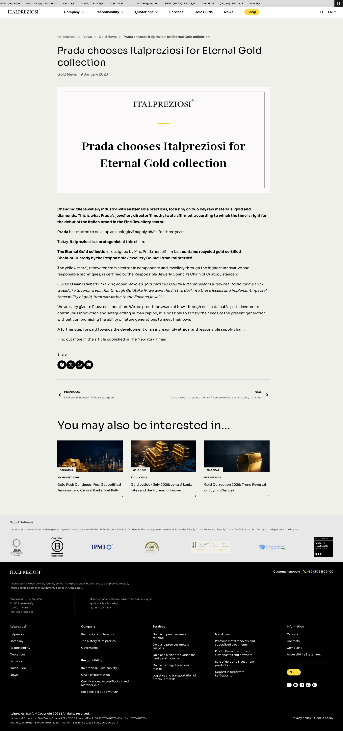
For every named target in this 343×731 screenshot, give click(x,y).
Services (176, 12)
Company (72, 12)
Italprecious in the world (98, 634)
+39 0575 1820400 (320, 571)
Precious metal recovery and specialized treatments (235, 642)
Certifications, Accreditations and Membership (105, 683)
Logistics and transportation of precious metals (174, 677)
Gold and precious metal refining (170, 636)
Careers (292, 634)
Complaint (294, 647)
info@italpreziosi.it (21, 611)
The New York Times (148, 339)
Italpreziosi (66, 37)
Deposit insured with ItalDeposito (230, 673)
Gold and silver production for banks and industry (174, 656)
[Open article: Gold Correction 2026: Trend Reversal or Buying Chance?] (237, 469)
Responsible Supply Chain (100, 692)
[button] (61, 364)
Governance (89, 647)
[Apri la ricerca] (321, 12)
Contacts (293, 641)
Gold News (108, 37)
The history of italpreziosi (99, 641)
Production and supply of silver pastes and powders (233, 653)
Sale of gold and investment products (234, 663)
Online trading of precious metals (171, 667)
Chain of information (95, 674)
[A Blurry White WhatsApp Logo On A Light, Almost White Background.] (314, 685)
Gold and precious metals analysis (171, 646)
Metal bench (223, 634)
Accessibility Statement (304, 654)
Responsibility (107, 12)
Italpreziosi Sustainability (99, 668)
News (228, 12)
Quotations (144, 12)
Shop (252, 12)
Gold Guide (204, 12)
